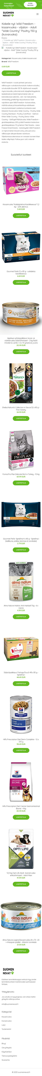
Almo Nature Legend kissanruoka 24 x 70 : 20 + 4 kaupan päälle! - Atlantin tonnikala (21, 941)
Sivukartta (6, 1060)
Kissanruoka (17, 58)
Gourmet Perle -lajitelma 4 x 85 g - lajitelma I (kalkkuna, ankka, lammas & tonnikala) (21, 540)
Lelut (3, 1025)
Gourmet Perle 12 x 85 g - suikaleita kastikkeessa (21, 272)
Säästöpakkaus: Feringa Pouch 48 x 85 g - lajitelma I (21, 673)
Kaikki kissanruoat (29, 58)
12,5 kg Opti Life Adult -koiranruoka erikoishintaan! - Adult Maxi (21, 874)
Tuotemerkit (6, 1029)
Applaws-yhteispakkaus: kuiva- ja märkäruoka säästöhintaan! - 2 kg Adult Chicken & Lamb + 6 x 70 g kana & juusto (21, 340)
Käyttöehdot (7, 1052)
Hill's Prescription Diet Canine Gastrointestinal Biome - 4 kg (21, 807)
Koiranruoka (6, 1021)
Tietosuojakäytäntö (9, 1056)
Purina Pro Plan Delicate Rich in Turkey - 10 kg (21, 474)
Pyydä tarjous (30, 4)
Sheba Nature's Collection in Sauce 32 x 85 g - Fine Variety (21, 408)
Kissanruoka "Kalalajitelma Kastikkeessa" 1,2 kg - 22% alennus (21, 205)
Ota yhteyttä (6, 1048)
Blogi (4, 1043)
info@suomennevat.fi (10, 1004)
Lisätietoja (11, 73)
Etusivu (4, 38)
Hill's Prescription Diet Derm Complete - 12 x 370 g (21, 740)
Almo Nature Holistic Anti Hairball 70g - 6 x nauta (21, 607)
